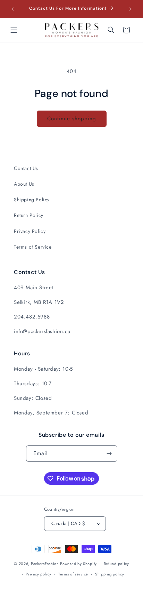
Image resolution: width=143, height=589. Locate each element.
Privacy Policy (29, 231)
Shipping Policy (32, 199)
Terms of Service (33, 246)
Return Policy (28, 215)
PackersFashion (45, 563)
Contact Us (26, 168)
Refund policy (116, 563)
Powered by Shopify (78, 563)
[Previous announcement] (12, 9)
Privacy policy (38, 574)
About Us (24, 183)
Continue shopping (71, 118)
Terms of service (73, 574)
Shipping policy (109, 574)
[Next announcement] (130, 9)
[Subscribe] (109, 453)
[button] (14, 30)
